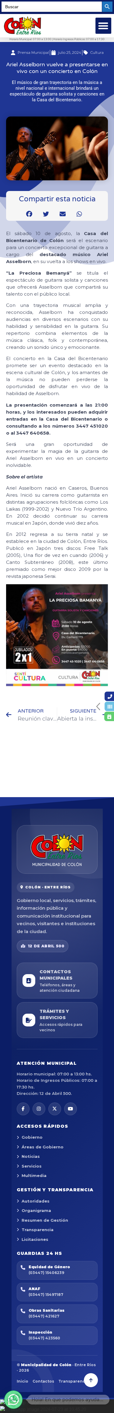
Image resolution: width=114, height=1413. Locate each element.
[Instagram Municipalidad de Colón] (39, 1108)
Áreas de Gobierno (43, 1146)
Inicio (22, 1381)
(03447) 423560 (44, 1338)
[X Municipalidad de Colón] (54, 1108)
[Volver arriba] (91, 1380)
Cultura (97, 52)
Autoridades (36, 1201)
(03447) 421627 (44, 1316)
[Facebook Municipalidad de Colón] (23, 1108)
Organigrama (36, 1210)
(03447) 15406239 (46, 1272)
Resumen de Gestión (45, 1220)
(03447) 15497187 (46, 1294)
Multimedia (34, 1175)
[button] (103, 26)
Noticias (31, 1156)
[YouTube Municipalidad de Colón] (70, 1108)
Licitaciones (35, 1239)
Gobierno (32, 1137)
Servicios (32, 1166)
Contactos (43, 1381)
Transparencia (38, 1229)
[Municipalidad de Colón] (57, 849)
